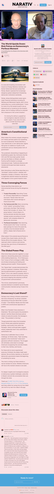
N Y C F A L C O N (16, 383)
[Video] (2, 23)
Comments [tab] (4, 414)
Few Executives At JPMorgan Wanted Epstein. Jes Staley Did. (45, 92)
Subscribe (43, 5)
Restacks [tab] (10, 414)
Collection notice (34, 487)
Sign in (50, 5)
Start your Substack (24, 490)
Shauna (6, 436)
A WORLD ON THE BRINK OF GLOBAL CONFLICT (45, 123)
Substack (21, 492)
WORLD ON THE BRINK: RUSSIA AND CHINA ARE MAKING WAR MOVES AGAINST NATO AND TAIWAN (45, 116)
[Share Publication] (37, 5)
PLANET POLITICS (13, 381)
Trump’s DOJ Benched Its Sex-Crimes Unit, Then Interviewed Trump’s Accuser (44, 104)
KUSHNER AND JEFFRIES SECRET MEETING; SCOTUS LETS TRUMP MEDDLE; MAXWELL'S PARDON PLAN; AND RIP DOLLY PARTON (45, 98)
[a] (35, 93)
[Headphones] (2, 26)
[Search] (35, 5)
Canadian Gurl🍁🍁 (8, 429)
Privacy (26, 487)
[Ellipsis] (28, 430)
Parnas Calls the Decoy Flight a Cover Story (45, 135)
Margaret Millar (5, 383)
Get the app (23, 395)
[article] (42, 93)
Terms (29, 487)
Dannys (21, 381)
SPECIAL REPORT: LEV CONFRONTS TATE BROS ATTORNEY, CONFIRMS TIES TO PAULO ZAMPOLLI (45, 129)
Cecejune (25, 383)
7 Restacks (17, 404)
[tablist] (7, 414)
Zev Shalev (6, 55)
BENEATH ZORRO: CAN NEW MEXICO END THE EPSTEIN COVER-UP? (45, 110)
